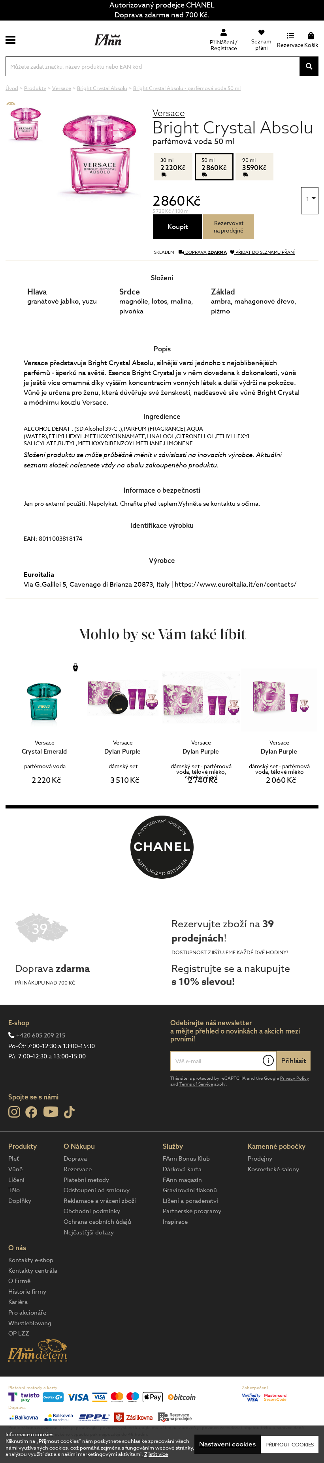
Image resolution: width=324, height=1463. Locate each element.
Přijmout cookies (290, 1444)
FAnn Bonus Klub (186, 1158)
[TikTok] (69, 1113)
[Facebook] (31, 1113)
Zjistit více (156, 1453)
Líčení (16, 1180)
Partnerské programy (192, 1211)
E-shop (18, 1022)
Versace (169, 112)
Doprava (75, 1158)
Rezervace (78, 1169)
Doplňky (19, 1201)
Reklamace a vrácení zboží (100, 1201)
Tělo (14, 1190)
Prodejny (260, 1158)
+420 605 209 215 (40, 1035)
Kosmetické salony (273, 1169)
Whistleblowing (29, 1323)
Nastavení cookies (227, 1444)
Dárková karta (182, 1169)
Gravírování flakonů (190, 1190)
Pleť (13, 1158)
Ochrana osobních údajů (97, 1221)
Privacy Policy (294, 1078)
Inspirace (175, 1221)
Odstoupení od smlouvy (97, 1190)
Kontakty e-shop (30, 1260)
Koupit (178, 227)
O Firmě (19, 1281)
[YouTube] (50, 1111)
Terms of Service (196, 1084)
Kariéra (18, 1302)
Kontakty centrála (32, 1270)
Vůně (15, 1169)
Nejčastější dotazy (89, 1232)
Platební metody (86, 1180)
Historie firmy (27, 1291)
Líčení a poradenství (190, 1201)
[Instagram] (14, 1112)
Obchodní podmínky (92, 1211)
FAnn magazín (182, 1180)
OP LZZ (18, 1333)
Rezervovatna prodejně (228, 226)
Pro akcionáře (27, 1312)
